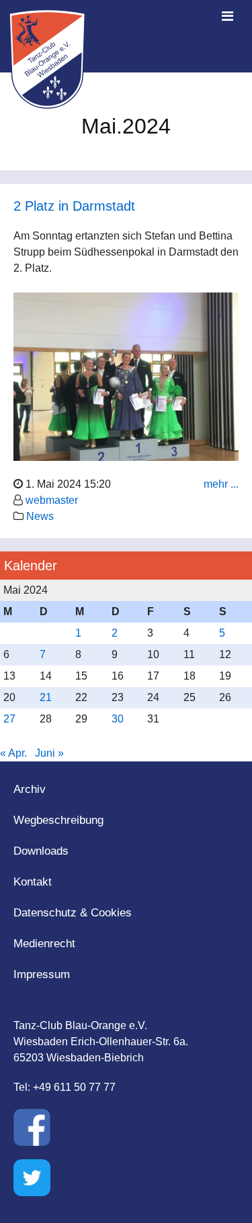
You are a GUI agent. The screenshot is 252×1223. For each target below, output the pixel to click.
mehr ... (221, 484)
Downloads (41, 851)
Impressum (41, 974)
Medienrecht (44, 943)
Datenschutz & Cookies (72, 912)
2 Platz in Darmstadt (74, 206)
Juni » (49, 753)
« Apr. (13, 753)
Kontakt (32, 881)
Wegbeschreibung (58, 820)
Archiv (29, 789)
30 (118, 719)
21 (46, 697)
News (40, 516)
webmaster (52, 500)
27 (9, 719)
